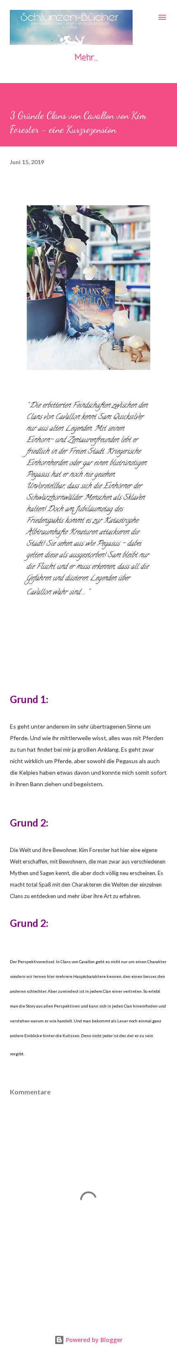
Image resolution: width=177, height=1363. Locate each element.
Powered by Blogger (93, 1340)
